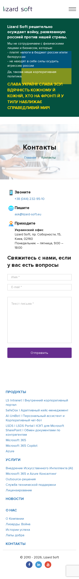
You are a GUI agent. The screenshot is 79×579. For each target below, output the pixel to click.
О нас (11, 510)
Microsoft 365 (16, 440)
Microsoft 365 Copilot (21, 446)
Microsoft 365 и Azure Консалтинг (31, 474)
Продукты (16, 392)
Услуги (13, 460)
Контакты (16, 544)
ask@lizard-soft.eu (28, 214)
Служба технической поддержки (31, 485)
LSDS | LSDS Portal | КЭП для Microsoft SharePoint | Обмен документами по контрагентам (35, 430)
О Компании (15, 519)
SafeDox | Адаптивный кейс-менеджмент (37, 410)
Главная (30, 157)
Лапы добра (15, 535)
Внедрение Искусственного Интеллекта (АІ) (39, 468)
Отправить (40, 353)
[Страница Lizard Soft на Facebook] (29, 564)
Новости (15, 499)
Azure (10, 451)
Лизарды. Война (18, 524)
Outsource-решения (21, 479)
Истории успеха (18, 530)
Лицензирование (19, 490)
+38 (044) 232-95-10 (29, 199)
